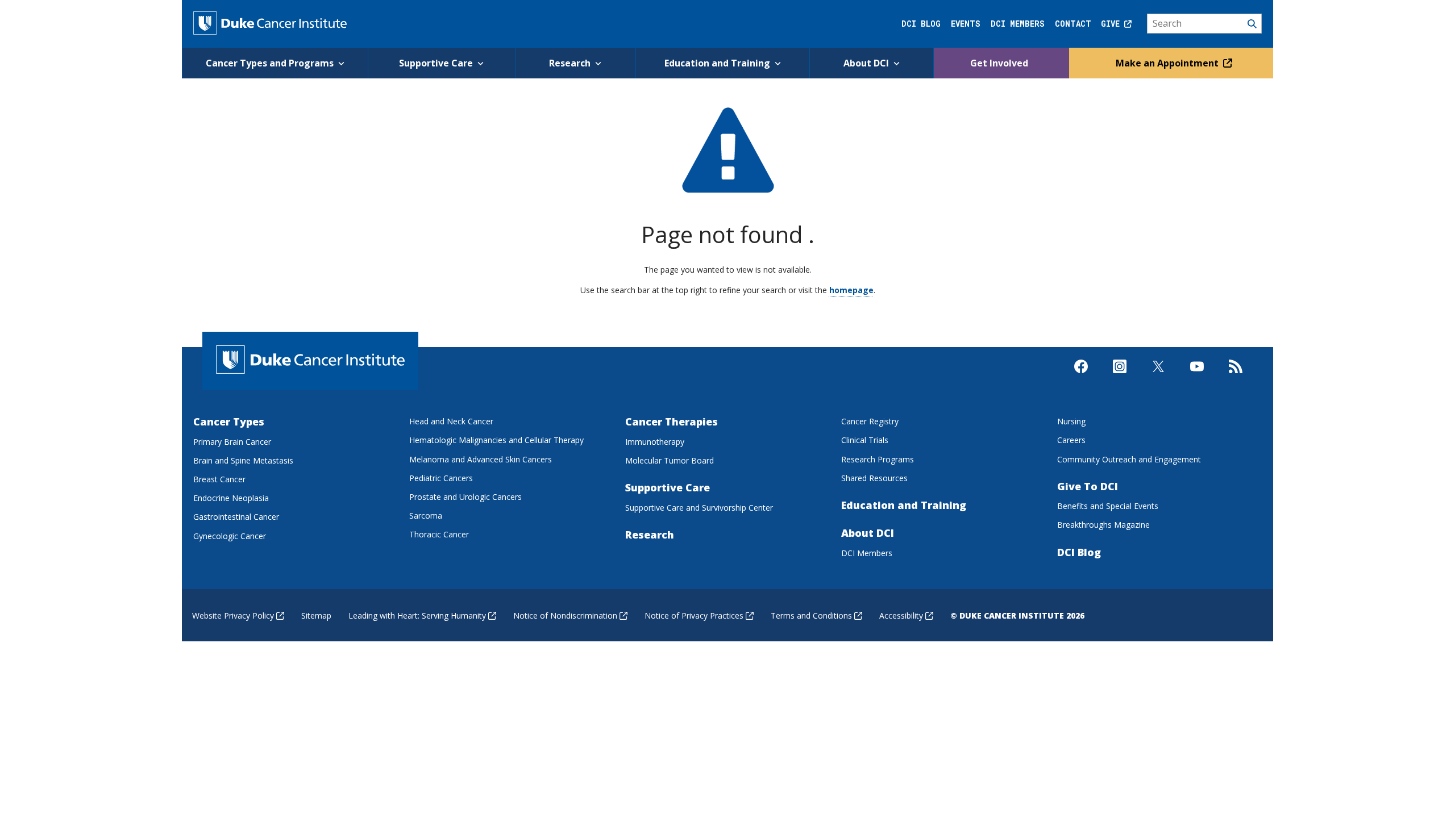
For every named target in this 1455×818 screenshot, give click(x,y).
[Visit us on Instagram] (1119, 376)
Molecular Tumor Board (669, 460)
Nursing (1071, 421)
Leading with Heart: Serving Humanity (417, 615)
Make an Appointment (1168, 63)
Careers (1071, 440)
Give (1112, 23)
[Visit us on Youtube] (1197, 376)
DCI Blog (921, 23)
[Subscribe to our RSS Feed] (1235, 376)
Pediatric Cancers (441, 478)
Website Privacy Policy (233, 615)
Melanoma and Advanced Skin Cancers (480, 459)
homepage (851, 290)
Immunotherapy (654, 441)
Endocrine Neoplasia (231, 498)
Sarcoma (425, 515)
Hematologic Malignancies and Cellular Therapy (496, 440)
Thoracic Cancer (439, 534)
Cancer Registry (870, 421)
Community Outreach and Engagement (1129, 459)
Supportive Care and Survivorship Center (699, 507)
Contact (1073, 23)
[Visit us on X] (1158, 376)
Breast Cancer (219, 479)
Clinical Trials (864, 440)
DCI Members (1018, 23)
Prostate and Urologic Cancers (465, 496)
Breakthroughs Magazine (1103, 524)
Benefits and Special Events (1107, 505)
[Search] (1204, 24)
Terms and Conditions (811, 615)
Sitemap (316, 615)
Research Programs (877, 459)
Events (965, 23)
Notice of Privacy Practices (694, 615)
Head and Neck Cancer (451, 421)
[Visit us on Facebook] (1081, 376)
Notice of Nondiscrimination (565, 615)
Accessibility (901, 615)
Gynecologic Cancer (229, 536)
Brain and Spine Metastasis (243, 460)
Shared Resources (874, 478)
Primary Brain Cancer (232, 441)
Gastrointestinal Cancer (236, 516)
